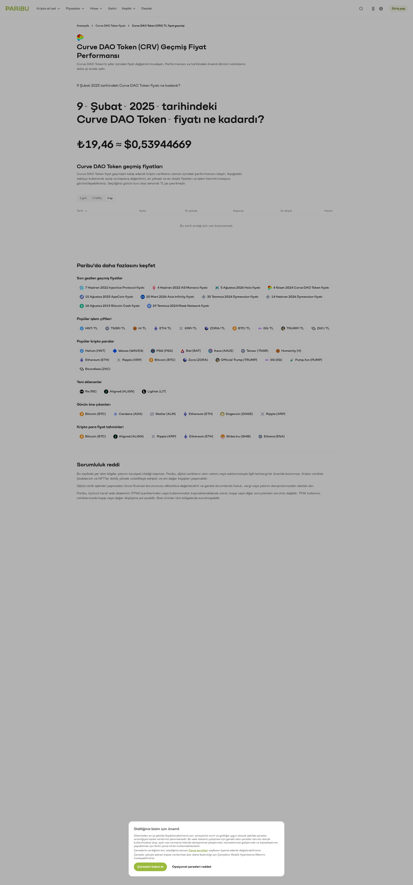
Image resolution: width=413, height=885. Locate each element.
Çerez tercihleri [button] (198, 850)
